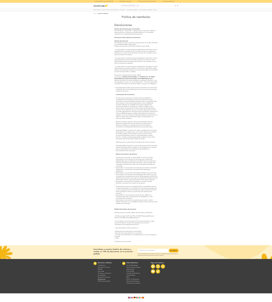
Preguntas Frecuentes (104, 277)
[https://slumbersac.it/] (137, 297)
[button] (177, 5)
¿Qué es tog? (130, 269)
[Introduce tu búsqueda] (137, 5)
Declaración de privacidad (148, 253)
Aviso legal (101, 271)
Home (95, 13)
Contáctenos (101, 265)
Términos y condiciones (104, 273)
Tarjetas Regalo (130, 275)
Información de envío (104, 267)
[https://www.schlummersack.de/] (135, 297)
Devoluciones (101, 279)
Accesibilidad (101, 275)
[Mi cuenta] (175, 5)
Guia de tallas (130, 271)
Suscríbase (173, 250)
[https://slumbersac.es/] (143, 297)
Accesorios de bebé (132, 9)
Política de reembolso (103, 13)
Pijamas (122, 9)
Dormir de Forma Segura (133, 267)
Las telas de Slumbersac (133, 273)
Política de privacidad (104, 281)
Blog (127, 277)
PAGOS (100, 269)
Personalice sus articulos (133, 283)
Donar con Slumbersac (132, 279)
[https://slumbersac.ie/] (140, 297)
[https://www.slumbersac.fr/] (132, 297)
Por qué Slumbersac (132, 265)
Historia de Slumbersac (132, 281)
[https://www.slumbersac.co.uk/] (129, 297)
